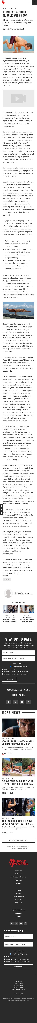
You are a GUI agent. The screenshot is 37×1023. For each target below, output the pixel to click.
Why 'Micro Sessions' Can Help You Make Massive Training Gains (18, 744)
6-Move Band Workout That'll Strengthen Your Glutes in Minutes (17, 784)
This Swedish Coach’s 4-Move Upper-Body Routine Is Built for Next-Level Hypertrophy (17, 823)
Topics (18, 890)
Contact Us (18, 981)
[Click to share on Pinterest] (1, 513)
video (20, 573)
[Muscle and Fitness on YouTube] (22, 702)
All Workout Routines (18, 840)
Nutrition (18, 874)
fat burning (27, 77)
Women (24, 666)
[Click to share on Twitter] (1, 509)
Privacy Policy (18, 985)
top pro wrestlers (10, 346)
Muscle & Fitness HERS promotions (16, 671)
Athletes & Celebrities (18, 877)
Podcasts (18, 900)
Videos (18, 893)
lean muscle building (15, 80)
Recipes (18, 883)
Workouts (18, 870)
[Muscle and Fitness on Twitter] (15, 702)
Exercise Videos (18, 896)
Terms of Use (18, 983)
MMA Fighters (27, 346)
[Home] (3, 3)
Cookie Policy (18, 987)
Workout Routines (9, 8)
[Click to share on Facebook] (1, 506)
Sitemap (18, 916)
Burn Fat (7, 579)
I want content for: (18, 663)
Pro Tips (26, 615)
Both (13, 666)
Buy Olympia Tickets (18, 910)
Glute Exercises (10, 615)
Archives (18, 913)
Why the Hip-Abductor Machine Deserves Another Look (10, 621)
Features (18, 880)
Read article (7, 753)
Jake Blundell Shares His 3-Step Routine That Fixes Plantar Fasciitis (27, 622)
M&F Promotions (9, 669)
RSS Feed (18, 903)
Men (18, 666)
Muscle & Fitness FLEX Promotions (16, 674)
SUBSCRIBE (9, 679)
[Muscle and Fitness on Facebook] (8, 702)
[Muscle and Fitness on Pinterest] (28, 702)
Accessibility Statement (18, 989)
